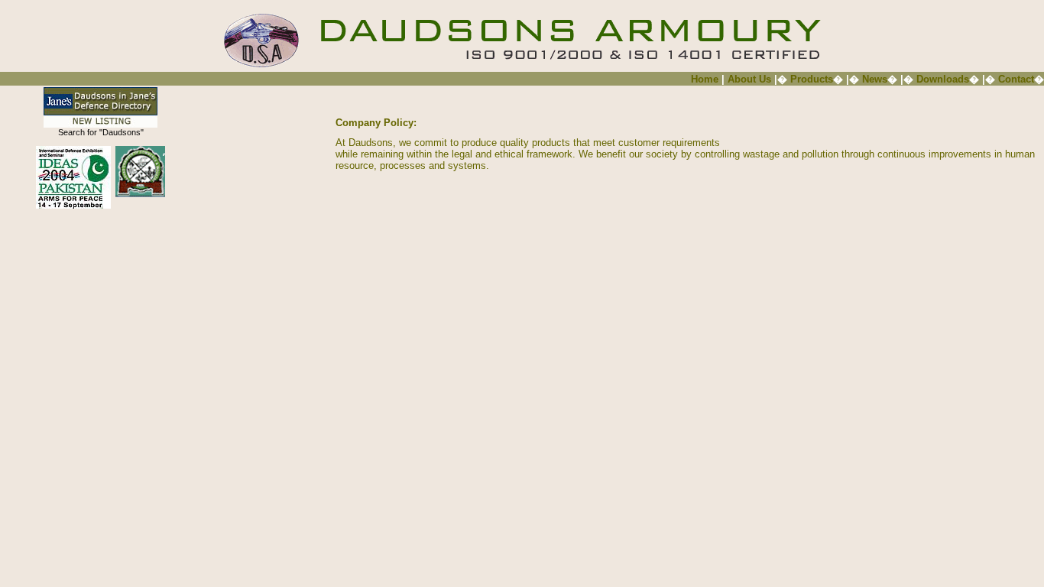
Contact (1016, 79)
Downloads (942, 79)
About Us (751, 79)
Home (704, 79)
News (874, 79)
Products (811, 79)
